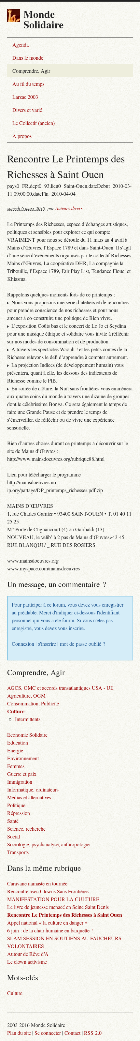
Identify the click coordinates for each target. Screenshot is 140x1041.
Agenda (20, 44)
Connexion (23, 643)
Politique (16, 805)
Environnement (23, 758)
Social (13, 836)
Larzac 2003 (25, 96)
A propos (22, 135)
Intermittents (27, 719)
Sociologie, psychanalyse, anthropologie (48, 844)
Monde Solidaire (43, 19)
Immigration (19, 781)
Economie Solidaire (27, 734)
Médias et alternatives (29, 797)
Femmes (15, 765)
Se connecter (48, 1032)
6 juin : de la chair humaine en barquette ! (50, 930)
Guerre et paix (21, 773)
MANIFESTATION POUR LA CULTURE (53, 899)
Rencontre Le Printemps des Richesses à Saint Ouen (64, 914)
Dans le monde (27, 57)
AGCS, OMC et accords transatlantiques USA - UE (60, 687)
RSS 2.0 (93, 1032)
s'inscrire (47, 643)
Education (17, 742)
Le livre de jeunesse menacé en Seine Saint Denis (58, 906)
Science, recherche (26, 828)
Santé (13, 820)
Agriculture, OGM (26, 695)
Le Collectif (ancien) (33, 122)
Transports (18, 852)
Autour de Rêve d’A (28, 953)
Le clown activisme (27, 961)
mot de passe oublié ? (82, 643)
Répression (18, 812)
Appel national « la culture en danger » (47, 922)
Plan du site (19, 1032)
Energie (15, 750)
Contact (72, 1032)
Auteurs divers (69, 208)
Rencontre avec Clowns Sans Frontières (48, 891)
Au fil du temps (28, 83)
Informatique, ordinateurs (33, 789)
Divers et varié (27, 109)
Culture (15, 711)
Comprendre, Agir (31, 70)
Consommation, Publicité (33, 703)
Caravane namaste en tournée (37, 883)
